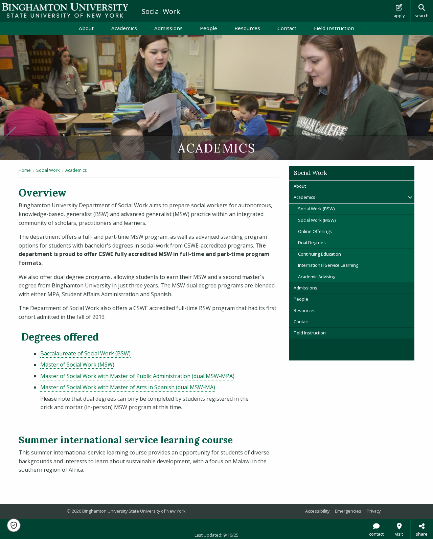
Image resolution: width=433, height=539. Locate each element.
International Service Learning (328, 265)
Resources (247, 28)
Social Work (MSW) (317, 220)
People (208, 28)
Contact (286, 28)
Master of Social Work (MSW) (77, 364)
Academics (124, 28)
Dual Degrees (313, 242)
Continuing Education (319, 254)
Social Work (161, 11)
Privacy (374, 511)
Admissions (168, 28)
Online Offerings (315, 231)
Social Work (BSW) (316, 209)
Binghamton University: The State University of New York (65, 10)
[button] (14, 525)
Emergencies (348, 511)
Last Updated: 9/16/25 (216, 535)
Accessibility (317, 511)
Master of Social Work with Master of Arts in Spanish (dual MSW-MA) (127, 387)
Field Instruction (334, 28)
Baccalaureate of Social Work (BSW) (85, 353)
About (86, 28)
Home (25, 170)
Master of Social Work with (137, 376)
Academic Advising (316, 277)
